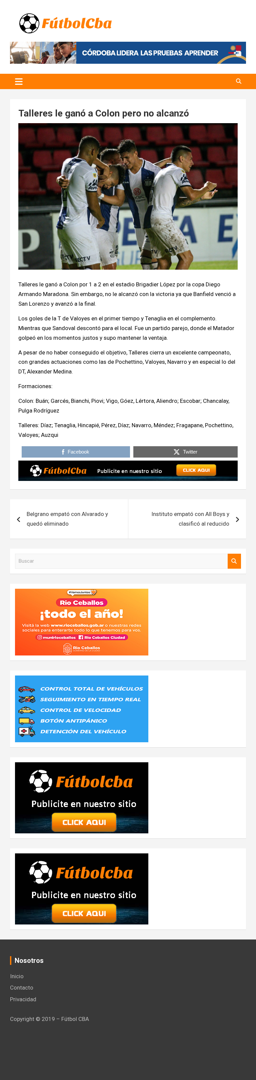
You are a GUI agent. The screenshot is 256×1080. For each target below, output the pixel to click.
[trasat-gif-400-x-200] (81, 680)
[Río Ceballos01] (81, 593)
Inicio (17, 976)
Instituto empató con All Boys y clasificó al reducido (190, 519)
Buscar (234, 561)
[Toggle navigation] (19, 81)
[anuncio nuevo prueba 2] (81, 767)
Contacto (21, 987)
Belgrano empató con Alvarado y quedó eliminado (67, 519)
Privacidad (23, 999)
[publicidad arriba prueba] (128, 465)
